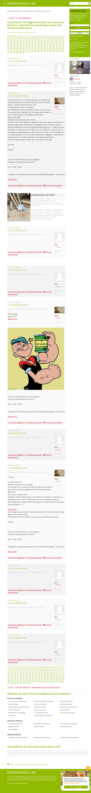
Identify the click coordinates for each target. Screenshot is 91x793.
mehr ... (78, 95)
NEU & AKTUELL (64, 710)
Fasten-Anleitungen (14, 710)
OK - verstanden (75, 787)
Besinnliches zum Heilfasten (68, 707)
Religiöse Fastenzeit (66, 704)
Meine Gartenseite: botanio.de (69, 737)
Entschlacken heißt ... (40, 707)
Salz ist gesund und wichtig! (68, 724)
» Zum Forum (74, 39)
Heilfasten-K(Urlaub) (69, 713)
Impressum (23, 764)
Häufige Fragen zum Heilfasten (43, 715)
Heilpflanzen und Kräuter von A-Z (18, 737)
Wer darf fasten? (13, 704)
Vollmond (77, 79)
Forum (49, 11)
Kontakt (16, 764)
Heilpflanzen (39, 11)
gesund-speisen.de (66, 726)
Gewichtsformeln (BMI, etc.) (42, 724)
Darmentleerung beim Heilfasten (44, 701)
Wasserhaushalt (39, 726)
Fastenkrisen (12, 715)
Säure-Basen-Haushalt (15, 724)
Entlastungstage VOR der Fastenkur (18, 707)
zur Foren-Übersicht (22, 687)
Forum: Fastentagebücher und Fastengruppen (22, 32)
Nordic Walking (12, 729)
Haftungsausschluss (43, 764)
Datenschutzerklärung (71, 783)
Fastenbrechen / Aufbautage (16, 713)
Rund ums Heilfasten (15, 11)
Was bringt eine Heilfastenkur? (17, 701)
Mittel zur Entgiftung (40, 704)
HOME (11, 764)
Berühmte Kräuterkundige (42, 737)
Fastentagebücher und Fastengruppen (46, 687)
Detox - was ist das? (40, 710)
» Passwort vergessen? (76, 36)
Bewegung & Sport (13, 726)
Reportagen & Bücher (66, 701)
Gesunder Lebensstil (29, 11)
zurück (11, 687)
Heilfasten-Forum (43, 713)
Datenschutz (32, 764)
